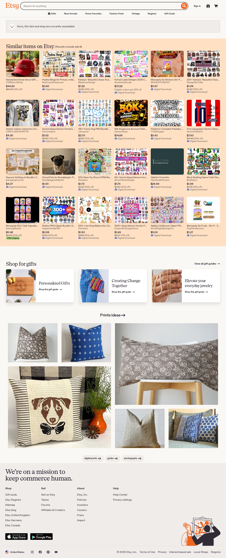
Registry (152, 13)
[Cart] (216, 6)
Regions (216, 552)
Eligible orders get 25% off (127, 89)
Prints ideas (110, 315)
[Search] (184, 6)
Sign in (197, 6)
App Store (16, 536)
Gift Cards (169, 13)
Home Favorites (93, 13)
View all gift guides (205, 263)
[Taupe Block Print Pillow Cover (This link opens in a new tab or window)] (140, 428)
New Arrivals (70, 13)
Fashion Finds (117, 13)
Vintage (136, 13)
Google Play (41, 536)
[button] (15, 552)
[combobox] (100, 6)
